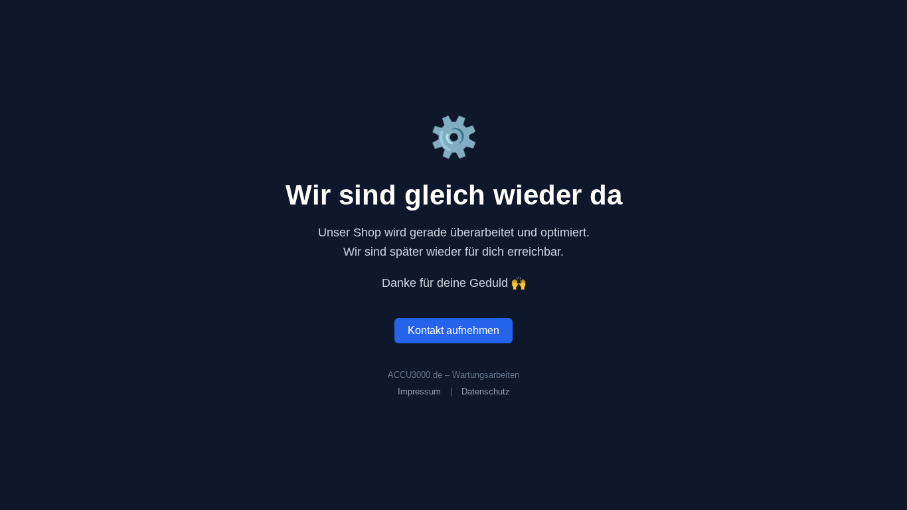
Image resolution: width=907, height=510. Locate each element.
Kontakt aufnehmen (453, 330)
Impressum (419, 391)
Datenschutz (485, 391)
